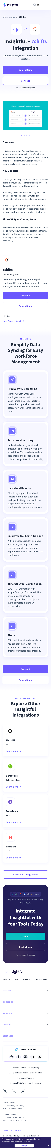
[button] (37, 5)
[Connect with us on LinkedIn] (14, 1091)
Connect (25, 80)
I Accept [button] (24, 1146)
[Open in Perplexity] (25, 1056)
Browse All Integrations (25, 874)
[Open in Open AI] (11, 1056)
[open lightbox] (26, 115)
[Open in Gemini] (18, 1056)
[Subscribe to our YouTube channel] (23, 1091)
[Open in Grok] (32, 1056)
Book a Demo (26, 69)
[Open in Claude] (39, 1056)
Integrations (9, 16)
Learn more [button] (27, 1142)
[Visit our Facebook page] (5, 1091)
